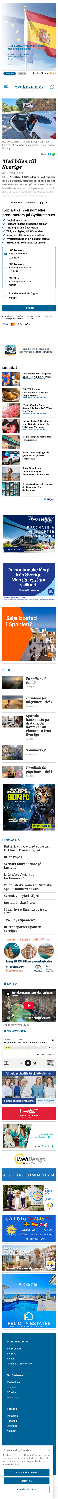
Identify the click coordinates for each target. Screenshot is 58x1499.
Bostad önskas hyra (19, 903)
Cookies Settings (26, 1489)
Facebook (12, 1420)
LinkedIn (12, 1425)
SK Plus (11, 1353)
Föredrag (12, 1392)
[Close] (49, 1450)
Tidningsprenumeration (20, 1363)
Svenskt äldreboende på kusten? (23, 866)
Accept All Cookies (26, 1472)
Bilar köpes (13, 857)
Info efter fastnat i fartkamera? (19, 876)
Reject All (26, 1480)
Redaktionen (14, 1382)
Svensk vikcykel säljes (21, 896)
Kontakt (11, 1387)
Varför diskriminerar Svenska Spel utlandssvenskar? (28, 887)
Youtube (11, 1430)
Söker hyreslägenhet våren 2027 (25, 911)
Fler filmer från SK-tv (15, 1025)
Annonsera (13, 1397)
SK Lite (11, 1358)
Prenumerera (9, 73)
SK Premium (14, 1348)
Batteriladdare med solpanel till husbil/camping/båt (27, 848)
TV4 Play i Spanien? (19, 920)
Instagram (13, 1415)
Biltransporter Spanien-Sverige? (23, 929)
